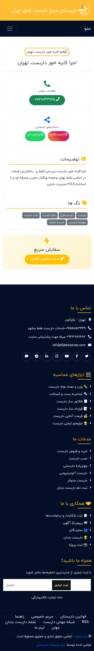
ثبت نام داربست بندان (72, 488)
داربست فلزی (66, 215)
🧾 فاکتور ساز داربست (71, 401)
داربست (82, 215)
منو (87, 28)
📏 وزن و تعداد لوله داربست (68, 387)
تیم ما (39, 627)
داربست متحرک (56, 222)
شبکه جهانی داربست (59, 622)
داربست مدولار (77, 480)
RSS (85, 622)
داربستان (81, 636)
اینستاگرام (57, 134)
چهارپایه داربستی (77, 222)
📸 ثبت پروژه (78, 545)
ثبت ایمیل (61, 585)
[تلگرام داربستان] (36, 356)
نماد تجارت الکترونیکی (47, 597)
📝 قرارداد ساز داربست (72, 409)
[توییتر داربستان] (86, 356)
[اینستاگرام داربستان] (56, 356)
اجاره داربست (49, 215)
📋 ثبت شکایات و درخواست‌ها (66, 515)
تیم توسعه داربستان (50, 645)
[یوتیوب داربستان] (66, 356)
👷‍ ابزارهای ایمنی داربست (69, 423)
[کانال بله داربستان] (26, 356)
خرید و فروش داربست (72, 451)
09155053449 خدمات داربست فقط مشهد (57, 328)
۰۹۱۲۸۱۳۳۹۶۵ (45, 99)
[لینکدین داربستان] (46, 356)
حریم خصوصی (42, 616)
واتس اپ (33, 134)
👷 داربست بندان (75, 537)
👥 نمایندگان (78, 530)
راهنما (19, 616)
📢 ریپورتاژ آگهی (75, 523)
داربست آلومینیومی (73, 473)
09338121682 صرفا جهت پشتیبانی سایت (57, 337)
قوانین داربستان (73, 616)
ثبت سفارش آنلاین (45, 258)
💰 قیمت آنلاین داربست (70, 416)
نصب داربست (31, 215)
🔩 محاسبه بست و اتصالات (68, 394)
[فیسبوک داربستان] (76, 356)
